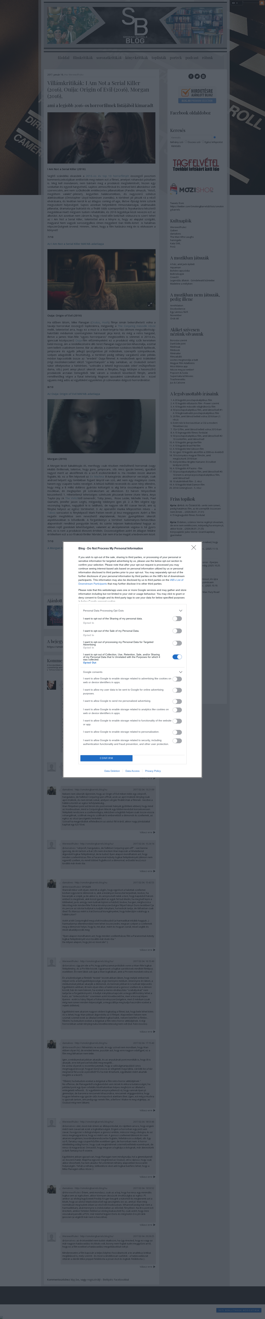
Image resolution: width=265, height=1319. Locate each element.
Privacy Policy (153, 770)
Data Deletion (112, 770)
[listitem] (132, 611)
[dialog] (132, 660)
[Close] (194, 548)
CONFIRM (106, 758)
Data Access (132, 770)
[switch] (177, 618)
